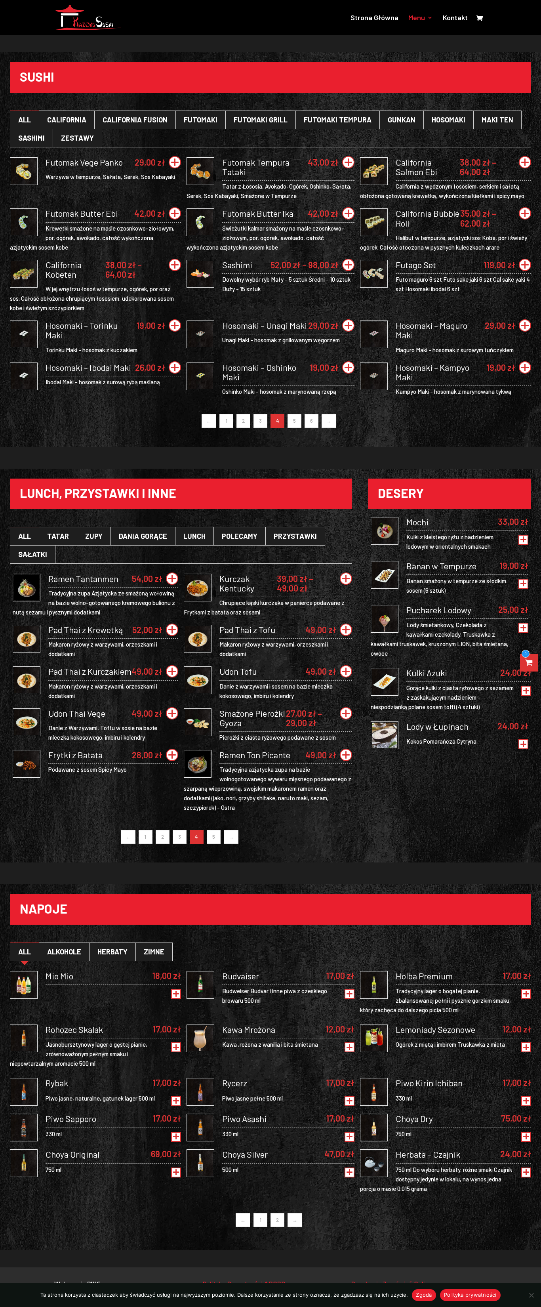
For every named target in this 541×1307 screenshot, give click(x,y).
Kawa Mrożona (248, 1029)
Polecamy (239, 536)
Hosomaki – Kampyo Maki (432, 372)
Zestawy (77, 138)
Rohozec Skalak (74, 1029)
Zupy (94, 536)
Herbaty (112, 951)
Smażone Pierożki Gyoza (252, 718)
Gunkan (401, 119)
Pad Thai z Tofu (247, 629)
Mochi (417, 522)
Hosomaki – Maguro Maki (431, 330)
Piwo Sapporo (71, 1118)
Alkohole (64, 951)
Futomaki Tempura (337, 119)
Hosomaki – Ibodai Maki (88, 367)
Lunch (194, 536)
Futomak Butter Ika (257, 213)
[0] (529, 662)
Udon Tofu (238, 671)
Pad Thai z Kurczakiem (89, 671)
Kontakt (455, 18)
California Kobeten (64, 269)
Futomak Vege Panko (84, 162)
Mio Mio (59, 976)
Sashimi (31, 138)
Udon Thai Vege (76, 713)
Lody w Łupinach (437, 726)
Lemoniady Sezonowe (435, 1029)
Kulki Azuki (426, 673)
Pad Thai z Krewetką (85, 629)
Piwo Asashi (244, 1118)
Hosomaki (448, 119)
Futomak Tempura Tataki (256, 167)
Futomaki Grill (261, 119)
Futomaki (200, 119)
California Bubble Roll (427, 218)
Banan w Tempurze (441, 566)
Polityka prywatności (470, 1295)
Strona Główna (374, 18)
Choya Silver (245, 1154)
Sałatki (32, 554)
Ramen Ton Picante (254, 755)
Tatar (58, 536)
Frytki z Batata (75, 755)
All (24, 119)
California (66, 119)
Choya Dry (414, 1118)
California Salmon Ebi (416, 167)
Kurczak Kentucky (236, 583)
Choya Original (72, 1154)
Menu (416, 18)
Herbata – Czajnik (428, 1154)
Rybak (57, 1083)
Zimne (154, 951)
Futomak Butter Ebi (82, 213)
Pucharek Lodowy (438, 610)
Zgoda (424, 1295)
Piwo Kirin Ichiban (429, 1083)
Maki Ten (497, 119)
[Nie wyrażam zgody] (531, 1295)
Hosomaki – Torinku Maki (82, 330)
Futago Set (416, 264)
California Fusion (135, 119)
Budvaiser (240, 976)
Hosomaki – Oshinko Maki (259, 372)
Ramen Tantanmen (83, 578)
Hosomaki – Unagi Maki (264, 325)
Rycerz (234, 1083)
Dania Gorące (143, 536)
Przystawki (295, 536)
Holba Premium (424, 976)
